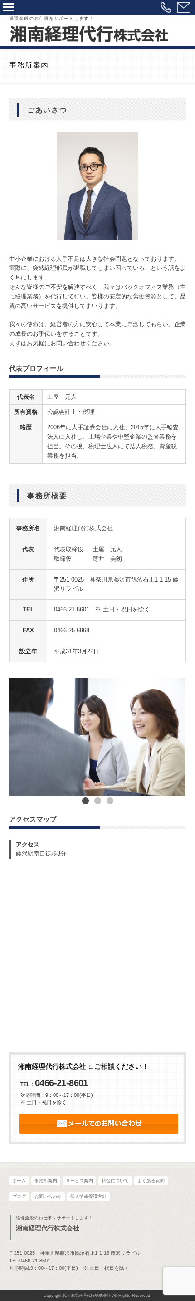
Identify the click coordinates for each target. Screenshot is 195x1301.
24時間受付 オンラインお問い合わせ (99, 1124)
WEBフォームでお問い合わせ (183, 7)
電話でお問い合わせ (166, 7)
